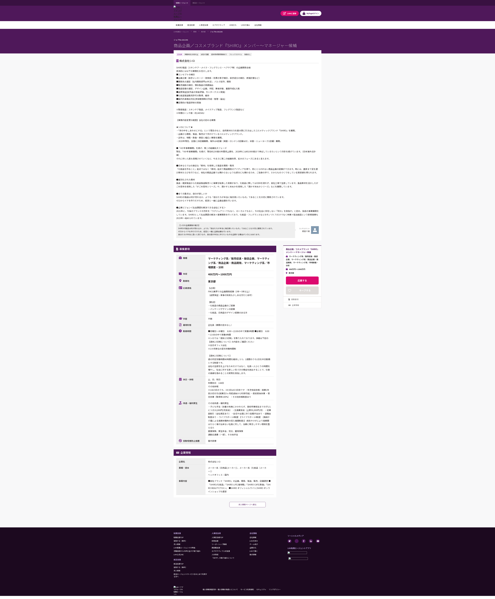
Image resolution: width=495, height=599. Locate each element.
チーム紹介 (254, 544)
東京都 (203, 32)
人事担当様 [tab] (203, 25)
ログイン (313, 13)
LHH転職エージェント (181, 32)
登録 (291, 13)
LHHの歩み (254, 541)
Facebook (304, 541)
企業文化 (253, 547)
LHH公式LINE (179, 554)
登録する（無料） (180, 541)
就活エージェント (199, 3)
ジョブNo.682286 (216, 32)
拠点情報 (253, 554)
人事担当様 (216, 533)
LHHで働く (254, 551)
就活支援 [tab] (191, 25)
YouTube (318, 541)
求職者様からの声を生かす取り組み (187, 551)
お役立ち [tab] (233, 25)
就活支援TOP (179, 564)
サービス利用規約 (247, 589)
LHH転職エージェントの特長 (184, 547)
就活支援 (177, 559)
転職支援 (177, 533)
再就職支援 (216, 547)
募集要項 (294, 299)
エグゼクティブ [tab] (218, 25)
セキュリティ (261, 589)
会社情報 (253, 533)
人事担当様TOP (217, 537)
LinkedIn (311, 541)
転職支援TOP (179, 537)
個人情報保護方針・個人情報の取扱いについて (220, 589)
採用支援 (215, 541)
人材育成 (215, 554)
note (297, 541)
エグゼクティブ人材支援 (221, 551)
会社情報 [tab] (258, 25)
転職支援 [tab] (179, 25)
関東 (194, 32)
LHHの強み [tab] (245, 25)
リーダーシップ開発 (219, 544)
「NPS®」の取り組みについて (223, 558)
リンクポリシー (275, 589)
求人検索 (177, 544)
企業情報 (295, 305)
